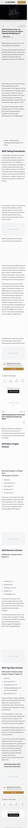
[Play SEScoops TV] (13, 12)
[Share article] (24, 37)
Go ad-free (13, 368)
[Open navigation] (2, 2)
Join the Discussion (13, 391)
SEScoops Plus (22, 2)
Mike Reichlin (6, 36)
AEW (3, 411)
